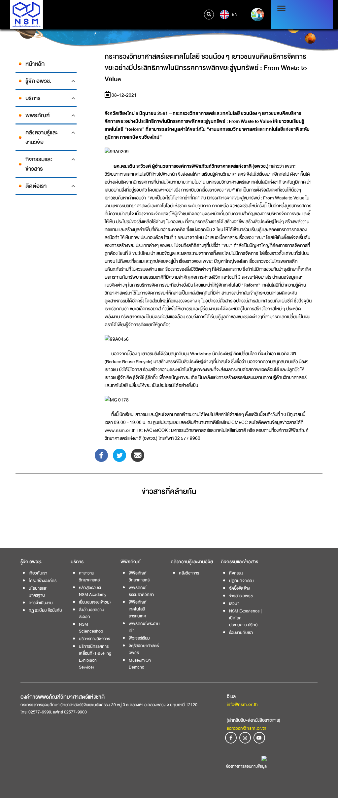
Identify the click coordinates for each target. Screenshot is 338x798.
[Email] (137, 455)
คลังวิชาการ (189, 573)
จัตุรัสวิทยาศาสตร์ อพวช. (144, 649)
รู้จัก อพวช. (38, 81)
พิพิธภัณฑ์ (37, 115)
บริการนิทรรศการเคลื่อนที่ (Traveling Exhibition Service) (95, 657)
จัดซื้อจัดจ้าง (239, 588)
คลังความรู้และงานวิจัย (41, 137)
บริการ (33, 98)
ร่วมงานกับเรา (241, 632)
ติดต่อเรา (36, 186)
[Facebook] (101, 455)
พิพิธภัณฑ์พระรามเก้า (144, 627)
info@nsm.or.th (242, 704)
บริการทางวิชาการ (94, 638)
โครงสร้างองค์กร (42, 580)
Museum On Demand (140, 664)
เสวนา (234, 603)
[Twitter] (119, 455)
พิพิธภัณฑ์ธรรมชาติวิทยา (141, 591)
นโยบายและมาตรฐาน (38, 592)
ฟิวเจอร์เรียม (139, 638)
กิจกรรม (236, 573)
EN (234, 14)
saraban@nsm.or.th (246, 728)
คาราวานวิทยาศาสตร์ (89, 576)
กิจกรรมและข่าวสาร (38, 164)
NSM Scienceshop (91, 628)
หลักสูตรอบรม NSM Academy (92, 591)
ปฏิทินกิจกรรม (241, 580)
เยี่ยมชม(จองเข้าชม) (95, 602)
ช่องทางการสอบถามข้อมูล (246, 766)
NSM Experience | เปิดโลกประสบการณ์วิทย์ (245, 617)
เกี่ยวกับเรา (38, 573)
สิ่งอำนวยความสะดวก (91, 613)
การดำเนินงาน (41, 602)
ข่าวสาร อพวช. (241, 595)
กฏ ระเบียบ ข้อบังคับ (45, 610)
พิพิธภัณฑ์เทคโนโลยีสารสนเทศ (138, 609)
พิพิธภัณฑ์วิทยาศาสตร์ (139, 576)
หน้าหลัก (35, 64)
